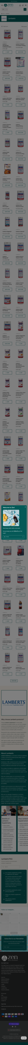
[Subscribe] (22, 536)
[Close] (25, 507)
